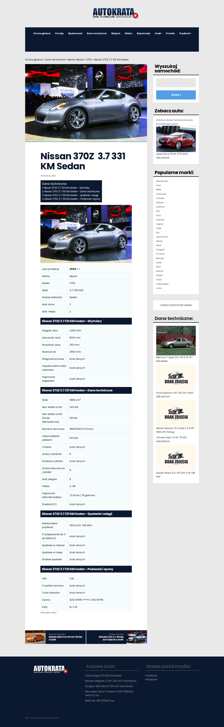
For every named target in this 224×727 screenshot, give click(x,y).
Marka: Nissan (76, 59)
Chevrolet (161, 194)
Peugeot (160, 249)
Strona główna (42, 33)
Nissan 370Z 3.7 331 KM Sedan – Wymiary (67, 187)
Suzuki (159, 275)
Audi (158, 185)
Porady (59, 33)
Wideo (128, 33)
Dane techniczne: (174, 318)
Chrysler (160, 198)
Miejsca (115, 33)
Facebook (151, 675)
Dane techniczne (97, 33)
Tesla (159, 279)
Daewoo (160, 206)
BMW (158, 189)
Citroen (160, 202)
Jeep (158, 228)
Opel (158, 245)
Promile (170, 33)
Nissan (159, 241)
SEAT (158, 266)
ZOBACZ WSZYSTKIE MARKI (176, 305)
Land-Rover (162, 237)
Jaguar (159, 224)
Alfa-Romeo (162, 181)
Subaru (159, 271)
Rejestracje (143, 33)
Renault (160, 258)
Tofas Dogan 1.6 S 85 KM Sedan (103, 675)
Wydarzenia (75, 33)
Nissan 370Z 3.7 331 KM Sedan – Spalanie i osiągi (71, 195)
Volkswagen (162, 284)
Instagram (151, 679)
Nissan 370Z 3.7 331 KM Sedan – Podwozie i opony (72, 198)
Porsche (160, 254)
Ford (158, 215)
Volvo (159, 288)
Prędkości (185, 33)
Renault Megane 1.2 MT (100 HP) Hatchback (111, 681)
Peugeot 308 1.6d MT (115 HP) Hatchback (109, 686)
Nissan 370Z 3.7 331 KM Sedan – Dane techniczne (72, 191)
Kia (157, 232)
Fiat (158, 211)
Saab (159, 262)
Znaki (158, 33)
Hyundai (160, 219)
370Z (89, 59)
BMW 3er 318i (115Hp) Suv (99, 700)
